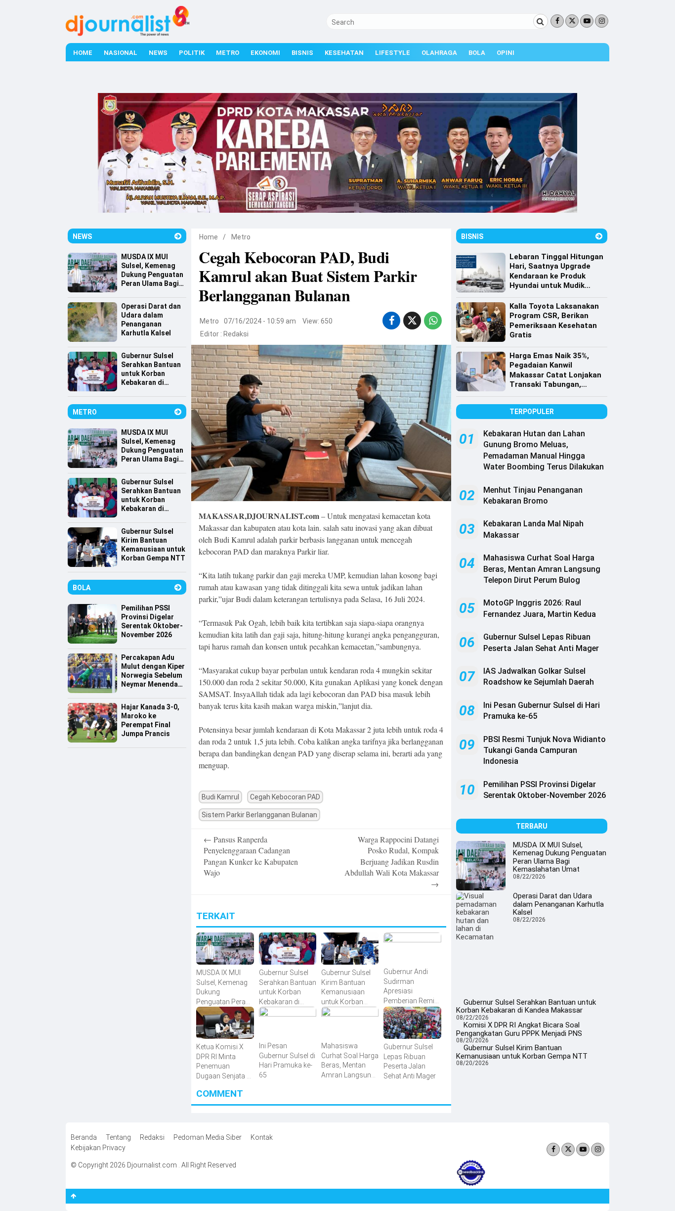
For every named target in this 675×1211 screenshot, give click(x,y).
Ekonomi (265, 52)
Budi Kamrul (220, 797)
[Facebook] (557, 21)
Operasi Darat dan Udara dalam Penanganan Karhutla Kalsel (558, 904)
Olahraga (439, 52)
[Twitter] (572, 21)
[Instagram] (601, 21)
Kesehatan (344, 52)
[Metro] (177, 412)
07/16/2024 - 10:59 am (260, 321)
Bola (476, 52)
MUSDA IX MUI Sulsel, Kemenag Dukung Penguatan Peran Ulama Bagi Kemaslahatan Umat (559, 857)
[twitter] (412, 320)
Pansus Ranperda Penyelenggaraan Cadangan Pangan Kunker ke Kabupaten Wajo (251, 856)
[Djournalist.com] (127, 34)
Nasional (120, 52)
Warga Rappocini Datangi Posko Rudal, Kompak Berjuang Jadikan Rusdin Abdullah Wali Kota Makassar (391, 861)
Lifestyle (392, 52)
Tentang (118, 1137)
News (158, 52)
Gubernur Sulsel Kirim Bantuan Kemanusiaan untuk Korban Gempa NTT (522, 1052)
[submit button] (540, 21)
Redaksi (236, 334)
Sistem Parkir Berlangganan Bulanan (259, 815)
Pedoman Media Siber (207, 1137)
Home (82, 52)
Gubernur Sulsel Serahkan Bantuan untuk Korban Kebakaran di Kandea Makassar (526, 1006)
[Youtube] (586, 21)
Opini (505, 52)
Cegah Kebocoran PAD (285, 797)
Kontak (262, 1137)
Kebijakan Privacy (98, 1148)
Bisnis (302, 52)
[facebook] (391, 320)
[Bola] (177, 587)
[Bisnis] (598, 236)
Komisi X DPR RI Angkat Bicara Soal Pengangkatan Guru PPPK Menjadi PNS (519, 1029)
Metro (227, 52)
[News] (177, 236)
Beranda (84, 1137)
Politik (192, 52)
